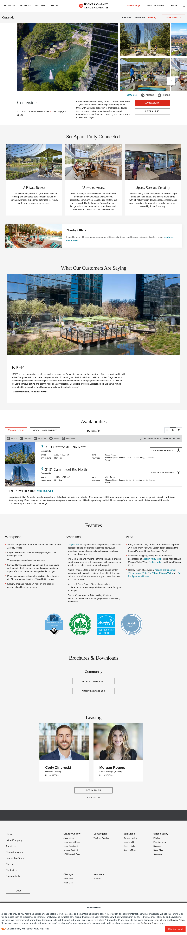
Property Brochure (93, 681)
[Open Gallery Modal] (67, 57)
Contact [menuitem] (55, 6)
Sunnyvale (157, 854)
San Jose (157, 846)
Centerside (8, 17)
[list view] (167, 430)
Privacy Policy (177, 920)
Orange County (72, 833)
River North (68, 879)
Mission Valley (129, 846)
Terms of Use (160, 920)
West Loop (68, 883)
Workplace (13, 537)
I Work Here (152, 111)
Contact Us (11, 870)
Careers (10, 864)
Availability (152, 103)
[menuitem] (155, 6)
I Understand (175, 929)
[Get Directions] (42, 446)
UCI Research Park (72, 854)
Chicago (68, 874)
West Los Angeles (101, 838)
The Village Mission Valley (160, 573)
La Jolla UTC (128, 842)
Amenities (73, 537)
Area (129, 537)
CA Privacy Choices (150, 923)
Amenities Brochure (93, 691)
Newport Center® (71, 850)
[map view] (179, 430)
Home (9, 834)
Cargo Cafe (73, 544)
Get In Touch (93, 790)
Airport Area (68, 838)
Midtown (97, 879)
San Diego (129, 833)
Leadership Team (15, 858)
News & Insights (14, 852)
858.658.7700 (93, 797)
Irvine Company (14, 840)
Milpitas (156, 838)
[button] (171, 81)
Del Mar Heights (130, 838)
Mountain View (159, 842)
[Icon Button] (142, 95)
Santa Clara (158, 850)
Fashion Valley (155, 562)
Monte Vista (141, 573)
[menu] (9, 6)
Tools (174, 6)
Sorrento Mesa (129, 850)
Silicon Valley (160, 833)
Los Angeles (100, 833)
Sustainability (13, 876)
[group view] (173, 430)
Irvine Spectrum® (71, 846)
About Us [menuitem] (25, 6)
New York (99, 874)
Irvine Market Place (72, 842)
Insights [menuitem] (40, 6)
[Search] (184, 6)
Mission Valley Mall (151, 559)
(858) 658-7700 (45, 491)
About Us (10, 846)
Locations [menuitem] (9, 6)
